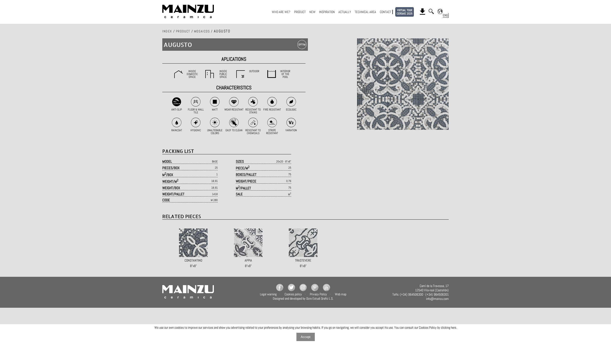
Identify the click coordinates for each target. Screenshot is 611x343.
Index (167, 31)
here (453, 327)
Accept (306, 337)
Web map (340, 294)
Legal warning (268, 294)
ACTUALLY (344, 12)
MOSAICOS (202, 31)
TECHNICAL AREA (365, 12)
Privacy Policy (318, 294)
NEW (312, 12)
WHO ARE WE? (281, 12)
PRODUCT (300, 12)
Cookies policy (293, 294)
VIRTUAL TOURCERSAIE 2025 (404, 11)
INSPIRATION (327, 12)
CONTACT (385, 12)
